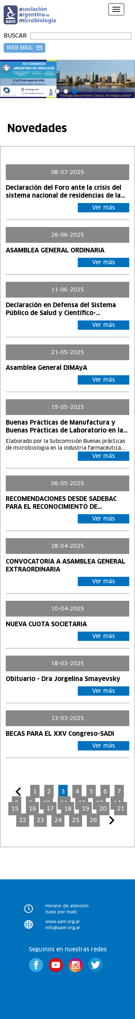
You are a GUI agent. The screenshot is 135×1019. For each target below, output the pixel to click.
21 (120, 808)
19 (85, 808)
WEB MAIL (24, 47)
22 (22, 820)
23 (40, 820)
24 (58, 820)
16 (32, 808)
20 (103, 808)
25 (75, 820)
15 (14, 808)
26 (93, 820)
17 (50, 808)
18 (67, 808)
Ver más (103, 207)
